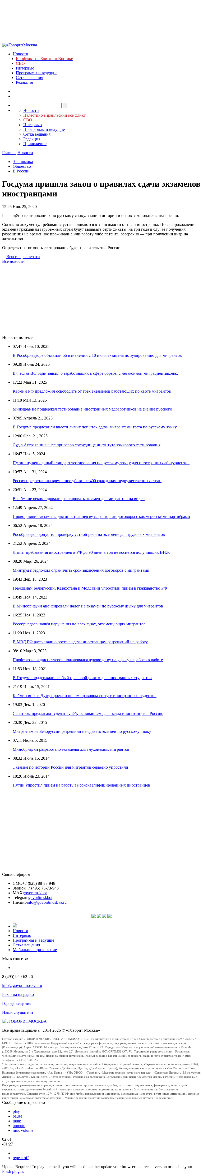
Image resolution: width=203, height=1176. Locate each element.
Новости (20, 54)
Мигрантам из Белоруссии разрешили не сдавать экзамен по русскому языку (82, 731)
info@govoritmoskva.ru (47, 902)
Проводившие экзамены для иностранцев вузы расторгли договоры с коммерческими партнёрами (101, 516)
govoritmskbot (35, 893)
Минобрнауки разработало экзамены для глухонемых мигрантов (71, 749)
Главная (9, 152)
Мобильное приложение (35, 949)
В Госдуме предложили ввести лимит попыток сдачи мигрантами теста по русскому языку (95, 427)
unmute (19, 1125)
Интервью (25, 68)
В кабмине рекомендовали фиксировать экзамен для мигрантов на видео (79, 498)
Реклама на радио (18, 994)
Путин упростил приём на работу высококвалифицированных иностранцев (81, 785)
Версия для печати (23, 256)
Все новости (13, 261)
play (16, 1111)
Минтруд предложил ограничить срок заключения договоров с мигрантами (81, 570)
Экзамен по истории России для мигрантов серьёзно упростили (70, 767)
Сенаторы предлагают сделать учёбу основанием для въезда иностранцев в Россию (88, 713)
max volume (23, 1130)
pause (17, 1116)
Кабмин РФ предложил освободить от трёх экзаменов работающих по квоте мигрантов (92, 391)
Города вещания (16, 1003)
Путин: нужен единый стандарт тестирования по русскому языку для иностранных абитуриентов (101, 463)
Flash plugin (12, 1171)
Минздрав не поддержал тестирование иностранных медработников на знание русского (92, 409)
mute (17, 1121)
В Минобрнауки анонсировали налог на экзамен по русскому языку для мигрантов (88, 606)
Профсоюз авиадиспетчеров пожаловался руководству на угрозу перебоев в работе (88, 660)
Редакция (24, 82)
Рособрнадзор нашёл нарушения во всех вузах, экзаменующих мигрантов (79, 624)
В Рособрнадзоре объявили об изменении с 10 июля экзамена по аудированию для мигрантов (97, 355)
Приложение (35, 143)
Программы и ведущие (36, 73)
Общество (22, 166)
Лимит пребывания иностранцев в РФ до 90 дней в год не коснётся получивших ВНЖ (91, 552)
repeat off (21, 1157)
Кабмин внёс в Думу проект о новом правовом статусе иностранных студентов (84, 695)
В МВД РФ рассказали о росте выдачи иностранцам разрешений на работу (80, 642)
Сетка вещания (29, 77)
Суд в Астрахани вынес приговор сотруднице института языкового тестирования (86, 445)
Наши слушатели (17, 1012)
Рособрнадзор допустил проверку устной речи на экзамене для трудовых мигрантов (89, 534)
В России (21, 171)
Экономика (23, 161)
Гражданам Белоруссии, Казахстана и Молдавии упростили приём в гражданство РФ (90, 588)
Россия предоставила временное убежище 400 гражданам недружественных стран (87, 480)
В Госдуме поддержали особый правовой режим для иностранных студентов (82, 677)
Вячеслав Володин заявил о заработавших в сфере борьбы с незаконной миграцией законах (95, 373)
